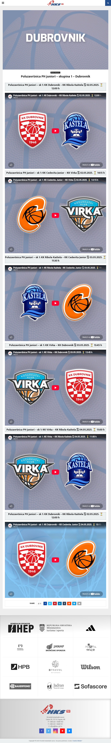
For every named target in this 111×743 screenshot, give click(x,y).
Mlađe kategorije (55, 72)
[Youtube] (62, 730)
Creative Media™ (77, 741)
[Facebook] (41, 730)
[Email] (69, 730)
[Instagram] (55, 730)
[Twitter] (48, 730)
